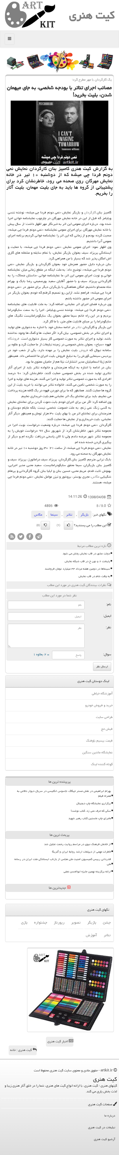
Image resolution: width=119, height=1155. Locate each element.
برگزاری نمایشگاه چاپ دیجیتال (93, 803)
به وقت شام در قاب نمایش (94, 576)
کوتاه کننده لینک (102, 764)
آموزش (91, 935)
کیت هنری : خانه (21, 1050)
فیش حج (107, 728)
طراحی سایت (104, 717)
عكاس (95, 476)
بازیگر (85, 514)
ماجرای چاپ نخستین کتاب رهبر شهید (89, 818)
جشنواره (40, 922)
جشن (107, 922)
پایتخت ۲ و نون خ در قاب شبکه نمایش (87, 561)
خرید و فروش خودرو (99, 705)
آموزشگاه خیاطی (102, 693)
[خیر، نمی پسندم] (45, 525)
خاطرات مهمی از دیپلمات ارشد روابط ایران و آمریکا (81, 852)
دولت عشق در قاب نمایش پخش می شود (86, 553)
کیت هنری (92, 15)
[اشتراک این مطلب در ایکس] (21, 537)
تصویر (76, 922)
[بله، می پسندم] (68, 525)
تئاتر (78, 327)
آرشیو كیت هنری (104, 1139)
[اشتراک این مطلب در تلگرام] (39, 537)
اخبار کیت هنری (58, 1041)
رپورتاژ (59, 922)
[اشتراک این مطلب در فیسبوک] (30, 537)
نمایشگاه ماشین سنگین (97, 752)
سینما (54, 514)
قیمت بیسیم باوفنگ (99, 740)
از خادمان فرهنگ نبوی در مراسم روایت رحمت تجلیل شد (77, 844)
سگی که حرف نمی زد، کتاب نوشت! (91, 811)
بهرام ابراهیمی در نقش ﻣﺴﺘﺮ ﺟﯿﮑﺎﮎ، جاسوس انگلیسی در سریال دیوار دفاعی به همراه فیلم (64, 793)
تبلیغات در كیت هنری (101, 1127)
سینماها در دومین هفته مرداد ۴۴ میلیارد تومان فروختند (77, 569)
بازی (24, 922)
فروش (83, 350)
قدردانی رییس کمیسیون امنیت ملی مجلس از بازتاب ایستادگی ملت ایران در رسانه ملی (62, 861)
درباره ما (109, 1115)
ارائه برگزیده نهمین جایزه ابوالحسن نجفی (87, 871)
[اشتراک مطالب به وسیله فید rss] (12, 537)
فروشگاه (13, 338)
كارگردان (90, 212)
